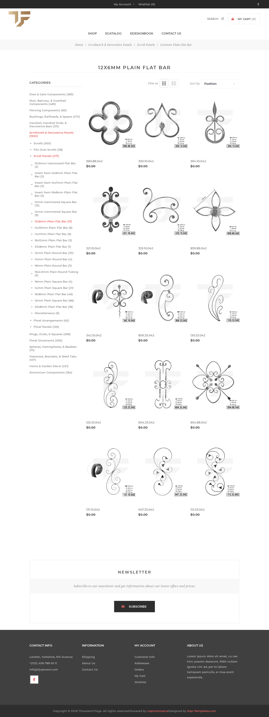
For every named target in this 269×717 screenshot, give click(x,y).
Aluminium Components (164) (50, 372)
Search (222, 19)
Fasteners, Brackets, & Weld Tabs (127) (52, 358)
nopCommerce (157, 711)
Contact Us (90, 669)
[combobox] (208, 19)
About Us (88, 663)
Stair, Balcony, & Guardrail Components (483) (47, 102)
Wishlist (140, 682)
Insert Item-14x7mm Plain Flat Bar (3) (56, 184)
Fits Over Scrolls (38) (48, 149)
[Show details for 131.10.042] (110, 471)
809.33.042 (146, 335)
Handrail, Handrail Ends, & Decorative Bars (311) (48, 124)
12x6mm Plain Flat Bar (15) (53, 221)
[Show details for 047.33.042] (162, 471)
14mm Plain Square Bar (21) (54, 287)
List (174, 83)
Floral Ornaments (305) (45, 340)
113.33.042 (197, 509)
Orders (139, 669)
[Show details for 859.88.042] (215, 210)
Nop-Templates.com (201, 711)
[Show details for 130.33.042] (215, 297)
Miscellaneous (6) (47, 313)
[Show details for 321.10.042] (110, 210)
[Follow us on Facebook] (34, 680)
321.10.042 (93, 248)
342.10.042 (94, 335)
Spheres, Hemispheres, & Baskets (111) (53, 348)
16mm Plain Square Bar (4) (54, 281)
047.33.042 (146, 509)
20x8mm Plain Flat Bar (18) (54, 306)
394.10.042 (198, 161)
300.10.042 (146, 161)
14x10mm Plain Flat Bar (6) (54, 227)
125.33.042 (93, 422)
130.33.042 (197, 335)
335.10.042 (145, 248)
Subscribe (137, 606)
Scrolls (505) (42, 143)
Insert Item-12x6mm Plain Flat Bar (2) (56, 174)
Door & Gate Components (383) (51, 94)
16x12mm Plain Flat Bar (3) (53, 240)
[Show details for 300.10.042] (162, 123)
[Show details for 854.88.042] (215, 384)
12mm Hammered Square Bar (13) (56, 203)
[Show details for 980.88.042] (110, 123)
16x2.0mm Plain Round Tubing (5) (56, 273)
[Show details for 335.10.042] (162, 210)
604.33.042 (146, 422)
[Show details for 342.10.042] (110, 297)
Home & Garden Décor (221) (49, 366)
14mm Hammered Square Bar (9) (56, 213)
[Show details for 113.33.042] (215, 471)
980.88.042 (94, 161)
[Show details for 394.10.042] (215, 123)
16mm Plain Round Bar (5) (53, 265)
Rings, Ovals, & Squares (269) (50, 334)
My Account (122, 4)
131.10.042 (93, 509)
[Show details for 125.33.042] (110, 384)
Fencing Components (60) (48, 110)
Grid (164, 83)
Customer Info (144, 657)
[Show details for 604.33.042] (162, 384)
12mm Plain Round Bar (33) (54, 253)
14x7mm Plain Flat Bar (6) (53, 234)
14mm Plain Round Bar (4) (53, 259)
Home (79, 44)
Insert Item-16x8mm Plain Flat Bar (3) (56, 194)
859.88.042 (198, 248)
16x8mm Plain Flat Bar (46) (54, 294)
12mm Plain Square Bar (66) (54, 300)
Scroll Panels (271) (46, 156)
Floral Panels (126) (46, 326)
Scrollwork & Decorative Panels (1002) (51, 134)
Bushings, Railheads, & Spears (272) (54, 116)
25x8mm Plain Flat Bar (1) (53, 246)
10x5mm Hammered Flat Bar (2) (55, 165)
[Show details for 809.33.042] (162, 297)
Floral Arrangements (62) (51, 320)
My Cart (139, 675)
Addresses (141, 663)
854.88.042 (198, 422)
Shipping (88, 657)
